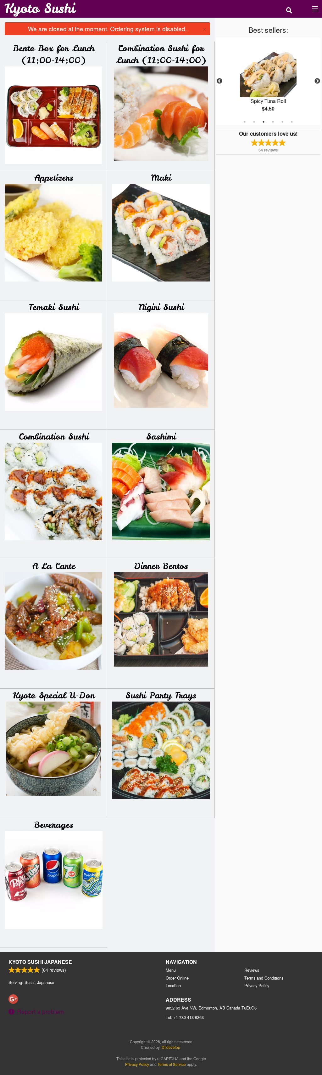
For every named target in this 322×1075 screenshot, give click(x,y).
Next (317, 81)
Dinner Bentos (161, 566)
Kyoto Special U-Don (54, 695)
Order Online (177, 978)
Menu (171, 970)
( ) (305, 8)
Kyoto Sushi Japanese (40, 961)
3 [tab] (263, 122)
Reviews (251, 970)
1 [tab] (245, 122)
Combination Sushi (54, 436)
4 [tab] (273, 122)
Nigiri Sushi (161, 307)
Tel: (185, 1017)
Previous (219, 81)
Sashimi (161, 436)
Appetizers (53, 178)
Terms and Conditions (263, 978)
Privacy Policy (256, 985)
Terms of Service (172, 1064)
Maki (161, 178)
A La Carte (53, 566)
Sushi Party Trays (160, 695)
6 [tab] (292, 122)
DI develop (171, 1047)
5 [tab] (282, 122)
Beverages (53, 825)
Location (173, 985)
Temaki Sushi (53, 307)
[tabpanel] (268, 81)
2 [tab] (254, 122)
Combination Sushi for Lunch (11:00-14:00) (161, 54)
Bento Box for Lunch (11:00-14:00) (53, 54)
